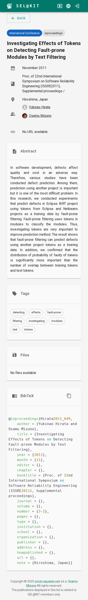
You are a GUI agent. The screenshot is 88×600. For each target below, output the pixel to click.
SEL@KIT (28, 5)
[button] (18, 312)
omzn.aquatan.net (47, 581)
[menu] (9, 6)
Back (21, 18)
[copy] (69, 395)
